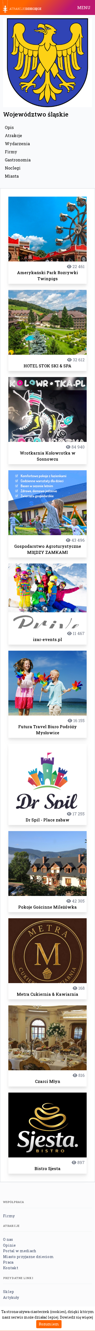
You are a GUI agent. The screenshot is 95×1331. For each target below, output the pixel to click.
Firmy (11, 151)
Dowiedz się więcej (76, 1317)
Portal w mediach (19, 1250)
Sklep (8, 1291)
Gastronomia (18, 159)
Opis (9, 127)
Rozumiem (49, 1324)
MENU (83, 7)
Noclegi (13, 168)
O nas (8, 1239)
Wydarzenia (17, 143)
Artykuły (11, 1297)
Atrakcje (13, 135)
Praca (8, 1262)
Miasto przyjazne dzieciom (28, 1256)
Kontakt (10, 1267)
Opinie (9, 1245)
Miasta (12, 176)
